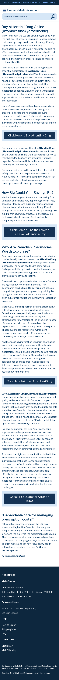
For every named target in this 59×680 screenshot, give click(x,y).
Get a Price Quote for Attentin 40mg (29, 499)
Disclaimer (7, 646)
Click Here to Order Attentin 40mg (29, 381)
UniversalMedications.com (23, 10)
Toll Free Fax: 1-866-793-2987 (17, 596)
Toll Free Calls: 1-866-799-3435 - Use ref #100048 (27, 592)
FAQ (4, 633)
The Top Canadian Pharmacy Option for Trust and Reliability (29, 3)
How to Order (9, 625)
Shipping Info (9, 629)
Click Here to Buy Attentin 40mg (29, 135)
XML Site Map (9, 650)
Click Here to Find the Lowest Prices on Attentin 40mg (29, 232)
